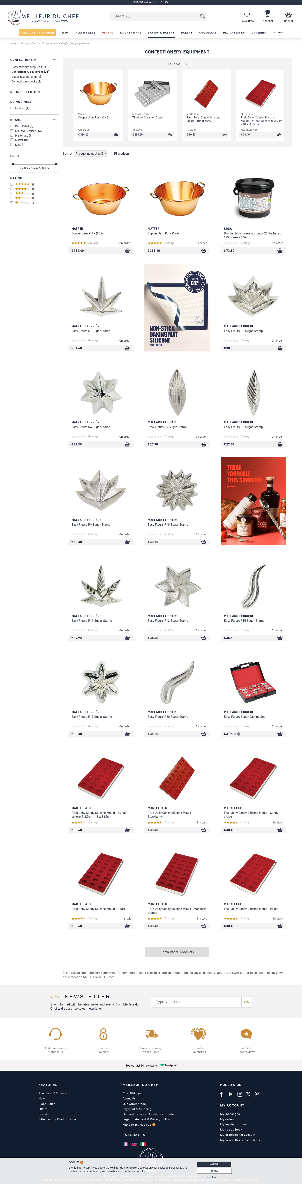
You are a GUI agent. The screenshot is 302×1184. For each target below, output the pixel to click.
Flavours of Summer (53, 1093)
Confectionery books (24, 81)
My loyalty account (233, 1124)
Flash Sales (47, 1103)
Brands (44, 1114)
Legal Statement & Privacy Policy (146, 1119)
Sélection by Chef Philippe (57, 1119)
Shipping (145, 1109)
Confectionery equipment (27, 72)
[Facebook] (223, 1094)
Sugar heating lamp (24, 76)
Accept (214, 1163)
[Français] (126, 1144)
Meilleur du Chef (140, 1085)
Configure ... (214, 1177)
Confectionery (49, 43)
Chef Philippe (132, 1093)
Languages (134, 1135)
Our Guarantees (134, 1103)
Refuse (214, 1170)
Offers (43, 1109)
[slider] (12, 164)
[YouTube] (232, 1094)
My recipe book (231, 1129)
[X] (249, 1094)
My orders (227, 1119)
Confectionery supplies (26, 67)
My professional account (237, 1134)
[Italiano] (143, 1144)
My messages (230, 1114)
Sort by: (68, 153)
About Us (129, 1098)
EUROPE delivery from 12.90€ (150, 2)
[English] (134, 1144)
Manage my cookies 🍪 (139, 1124)
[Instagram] (240, 1094)
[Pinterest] (258, 1094)
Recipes (278, 32)
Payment (129, 1109)
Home (13, 43)
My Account (232, 1105)
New (42, 1098)
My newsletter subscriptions (240, 1140)
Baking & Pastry (29, 43)
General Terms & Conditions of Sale (148, 1114)
